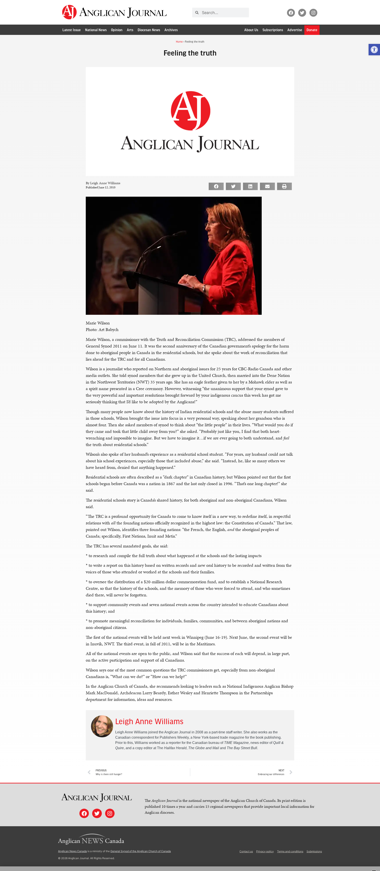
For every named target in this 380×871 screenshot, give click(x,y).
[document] (190, 435)
